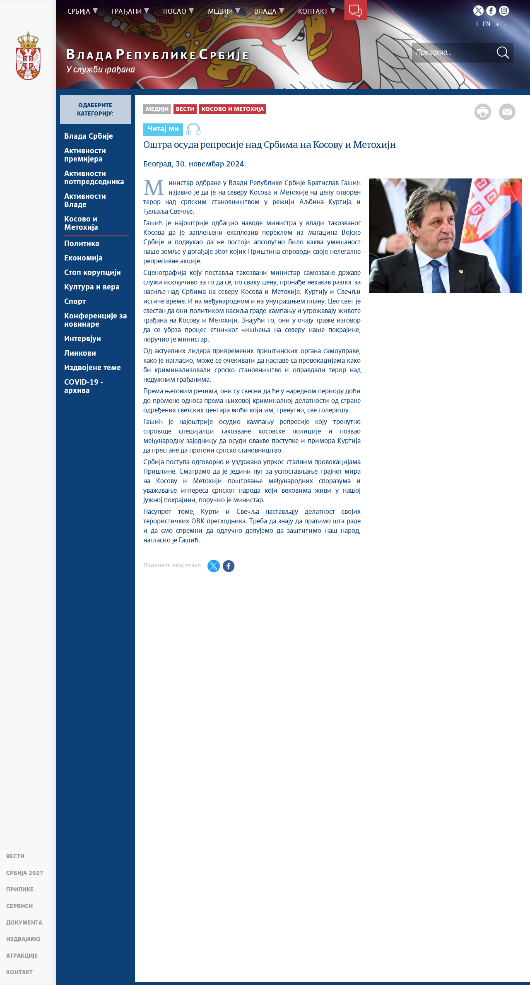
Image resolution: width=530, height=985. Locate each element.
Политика (81, 244)
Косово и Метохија (81, 223)
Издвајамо (23, 939)
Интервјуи (82, 339)
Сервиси (19, 906)
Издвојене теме (92, 368)
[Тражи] (503, 52)
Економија (83, 258)
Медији (157, 109)
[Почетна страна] (28, 56)
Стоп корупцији (92, 273)
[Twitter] (478, 10)
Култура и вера (92, 287)
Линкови (80, 353)
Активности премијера (85, 155)
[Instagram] (504, 10)
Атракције (22, 956)
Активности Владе (85, 201)
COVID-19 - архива (83, 387)
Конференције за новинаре (95, 320)
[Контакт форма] (355, 11)
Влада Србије (88, 136)
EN (487, 24)
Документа (24, 923)
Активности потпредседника (94, 178)
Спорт (75, 302)
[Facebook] (491, 10)
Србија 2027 (24, 873)
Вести (15, 857)
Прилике (20, 890)
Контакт (19, 972)
